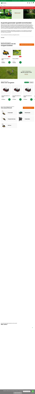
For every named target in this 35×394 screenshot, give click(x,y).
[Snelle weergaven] (9, 62)
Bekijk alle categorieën (28, 107)
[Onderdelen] (20, 119)
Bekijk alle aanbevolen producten (26, 44)
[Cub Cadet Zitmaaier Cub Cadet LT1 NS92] (6, 53)
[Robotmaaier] (20, 112)
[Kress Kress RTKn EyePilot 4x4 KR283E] (17, 90)
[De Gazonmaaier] (3, 3)
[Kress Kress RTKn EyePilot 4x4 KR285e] (6, 90)
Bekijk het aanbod (17, 12)
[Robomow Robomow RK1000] (17, 53)
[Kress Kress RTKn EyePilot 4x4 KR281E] (28, 90)
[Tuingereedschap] (3, 119)
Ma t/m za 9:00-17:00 (26, 72)
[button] (32, 327)
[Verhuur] (3, 125)
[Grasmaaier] (3, 112)
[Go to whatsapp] (33, 391)
